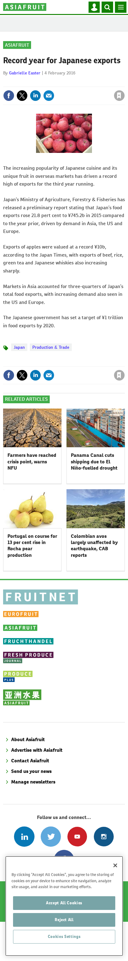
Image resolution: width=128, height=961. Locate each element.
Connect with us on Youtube (77, 836)
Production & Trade (50, 347)
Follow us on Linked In (24, 836)
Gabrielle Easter (24, 73)
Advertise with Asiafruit (36, 750)
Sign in (45, 82)
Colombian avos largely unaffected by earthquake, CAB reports (94, 545)
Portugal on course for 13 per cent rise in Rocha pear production (32, 545)
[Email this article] (48, 95)
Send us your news (31, 771)
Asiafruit (17, 45)
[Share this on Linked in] (35, 95)
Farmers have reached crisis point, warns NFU (31, 461)
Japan (19, 347)
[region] (64, 906)
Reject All (64, 919)
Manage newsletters (33, 782)
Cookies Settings (64, 936)
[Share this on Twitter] (22, 95)
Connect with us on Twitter (51, 836)
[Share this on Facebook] (8, 95)
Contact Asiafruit (30, 760)
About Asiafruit (28, 739)
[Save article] (119, 95)
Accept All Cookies (64, 903)
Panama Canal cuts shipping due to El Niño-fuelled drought (94, 461)
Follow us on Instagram (104, 836)
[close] (124, 82)
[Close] (115, 865)
